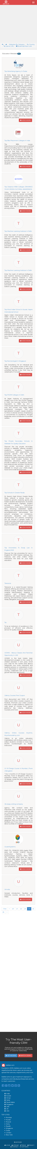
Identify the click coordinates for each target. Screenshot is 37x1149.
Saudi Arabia (10, 1102)
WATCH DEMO (25, 1055)
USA (7, 1111)
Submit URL (9, 46)
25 (33, 909)
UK (7, 1109)
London (8, 1133)
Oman (8, 1098)
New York (9, 1135)
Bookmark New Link (24, 46)
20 (13, 909)
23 (25, 909)
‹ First (4, 909)
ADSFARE (18, 1142)
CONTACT (15, 1147)
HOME (8, 1145)
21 (17, 909)
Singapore (9, 1104)
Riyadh (8, 1126)
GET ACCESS (11, 1055)
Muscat (8, 1122)
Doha (8, 1124)
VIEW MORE (26, 120)
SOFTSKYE (24, 1147)
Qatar (8, 1100)
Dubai (8, 1130)
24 (29, 909)
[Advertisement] (18, 23)
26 (3, 912)
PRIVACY (31, 1145)
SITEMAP (16, 1145)
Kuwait (8, 1096)
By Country (31, 44)
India (8, 1094)
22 (21, 909)
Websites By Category (17, 44)
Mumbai (9, 1117)
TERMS (23, 1145)
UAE (7, 1106)
